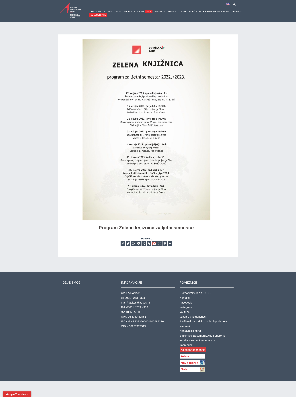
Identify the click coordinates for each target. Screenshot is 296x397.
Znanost (173, 11)
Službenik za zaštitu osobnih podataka (203, 321)
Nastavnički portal (190, 330)
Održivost (195, 11)
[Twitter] (128, 243)
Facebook (186, 302)
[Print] (164, 243)
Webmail (185, 326)
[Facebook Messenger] (138, 243)
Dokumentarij (98, 15)
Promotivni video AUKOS (195, 293)
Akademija (96, 11)
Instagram (186, 307)
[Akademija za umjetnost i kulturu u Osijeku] (71, 10)
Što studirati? (123, 11)
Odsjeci (108, 11)
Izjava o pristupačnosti (193, 316)
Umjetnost (160, 11)
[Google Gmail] (154, 243)
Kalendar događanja (193, 349)
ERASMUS (237, 11)
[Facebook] (123, 243)
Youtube (185, 312)
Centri (183, 11)
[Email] (170, 243)
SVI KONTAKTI (130, 312)
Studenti (139, 11)
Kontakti (185, 297)
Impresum (186, 345)
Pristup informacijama (216, 11)
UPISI (148, 11)
